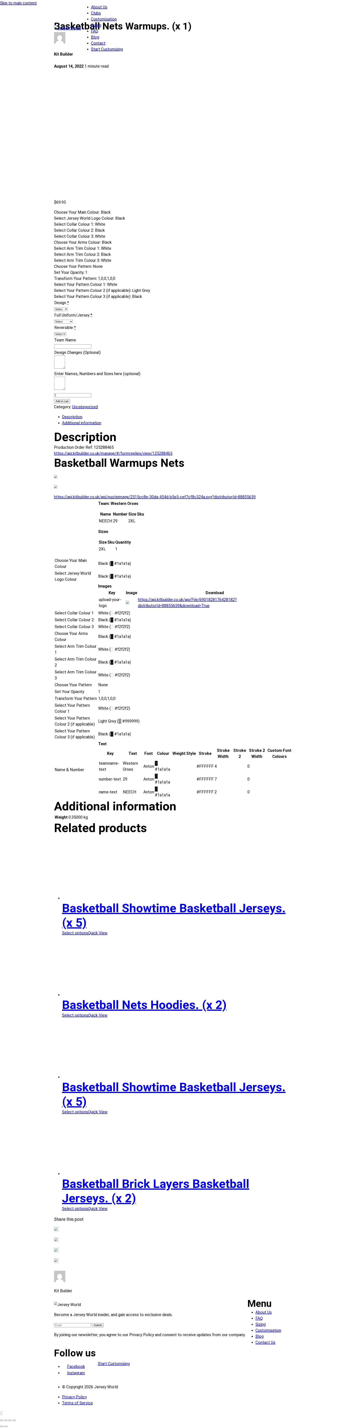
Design (60, 302)
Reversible (63, 327)
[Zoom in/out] (14, 1420)
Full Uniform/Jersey (71, 315)
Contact (98, 43)
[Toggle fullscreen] (10, 1420)
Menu (259, 1303)
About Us (99, 7)
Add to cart (62, 401)
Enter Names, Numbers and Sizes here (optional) (97, 373)
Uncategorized (85, 406)
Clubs (96, 13)
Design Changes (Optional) (77, 352)
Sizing (96, 25)
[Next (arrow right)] (5, 1426)
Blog (95, 37)
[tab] (177, 417)
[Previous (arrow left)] (1, 1426)
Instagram (76, 1372)
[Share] (5, 1420)
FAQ (94, 31)
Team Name (65, 340)
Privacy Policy (74, 1397)
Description (72, 416)
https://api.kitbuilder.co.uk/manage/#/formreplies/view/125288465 (113, 453)
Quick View (97, 933)
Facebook (76, 1366)
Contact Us (265, 1342)
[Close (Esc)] (1, 1420)
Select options (75, 933)
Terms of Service (77, 1403)
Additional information (81, 422)
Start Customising (107, 49)
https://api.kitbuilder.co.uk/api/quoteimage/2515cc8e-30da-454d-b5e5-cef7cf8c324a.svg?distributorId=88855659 (155, 496)
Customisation (104, 19)
